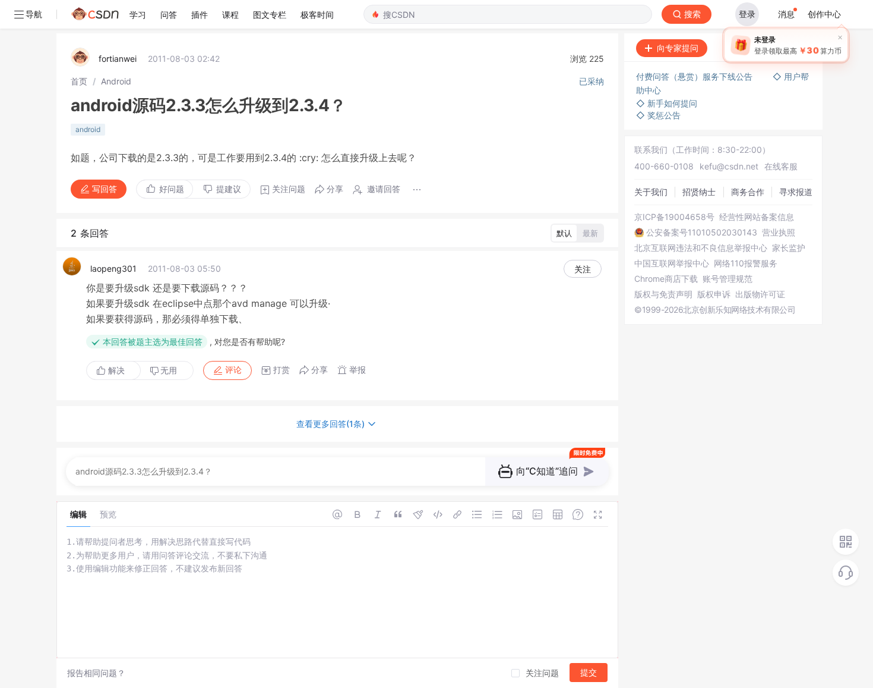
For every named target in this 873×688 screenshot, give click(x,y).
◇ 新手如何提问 (666, 103)
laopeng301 (113, 268)
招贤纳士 (699, 192)
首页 (79, 81)
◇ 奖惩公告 (658, 115)
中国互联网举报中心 (671, 263)
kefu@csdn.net (729, 166)
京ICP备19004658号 (674, 217)
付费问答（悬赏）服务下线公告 (695, 76)
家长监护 (788, 248)
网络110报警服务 (745, 263)
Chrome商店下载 (666, 279)
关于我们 (651, 192)
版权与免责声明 (663, 294)
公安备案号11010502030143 (701, 232)
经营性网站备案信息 (756, 217)
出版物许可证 (760, 294)
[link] (79, 81)
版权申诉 (713, 294)
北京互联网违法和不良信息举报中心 (700, 248)
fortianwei (118, 59)
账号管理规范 (727, 279)
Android (116, 81)
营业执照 (778, 232)
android (87, 129)
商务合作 (747, 192)
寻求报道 (795, 192)
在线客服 (781, 166)
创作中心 (824, 14)
